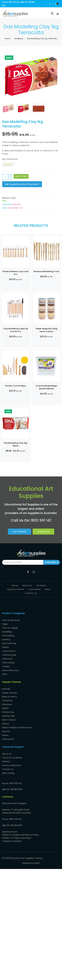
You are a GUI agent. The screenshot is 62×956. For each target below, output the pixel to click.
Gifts (4, 674)
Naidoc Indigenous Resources (17, 727)
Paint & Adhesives (11, 620)
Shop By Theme (15, 589)
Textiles (6, 666)
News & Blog (8, 773)
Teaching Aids (9, 654)
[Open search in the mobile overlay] (52, 13)
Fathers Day (8, 712)
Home (7, 38)
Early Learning (9, 643)
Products (41, 585)
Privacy (39, 858)
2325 (9, 208)
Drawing (6, 639)
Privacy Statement (11, 765)
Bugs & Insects (9, 696)
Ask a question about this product (22, 184)
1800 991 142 (41, 520)
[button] (57, 77)
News (48, 589)
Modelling (18, 38)
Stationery (7, 658)
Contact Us (43, 531)
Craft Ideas (34, 589)
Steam (5, 647)
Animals (6, 688)
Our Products (20, 531)
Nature (5, 723)
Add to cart (21, 176)
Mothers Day (8, 715)
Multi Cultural (8, 719)
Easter (5, 708)
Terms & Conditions (12, 757)
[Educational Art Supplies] (15, 15)
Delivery (6, 761)
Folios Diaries (8, 662)
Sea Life (6, 731)
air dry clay (17, 208)
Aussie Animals (9, 692)
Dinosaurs (7, 704)
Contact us (31, 593)
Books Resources (10, 670)
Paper (5, 624)
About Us (27, 585)
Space (5, 735)
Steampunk (8, 739)
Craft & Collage (10, 627)
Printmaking (8, 635)
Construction (8, 651)
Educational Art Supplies (22, 858)
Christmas (7, 700)
